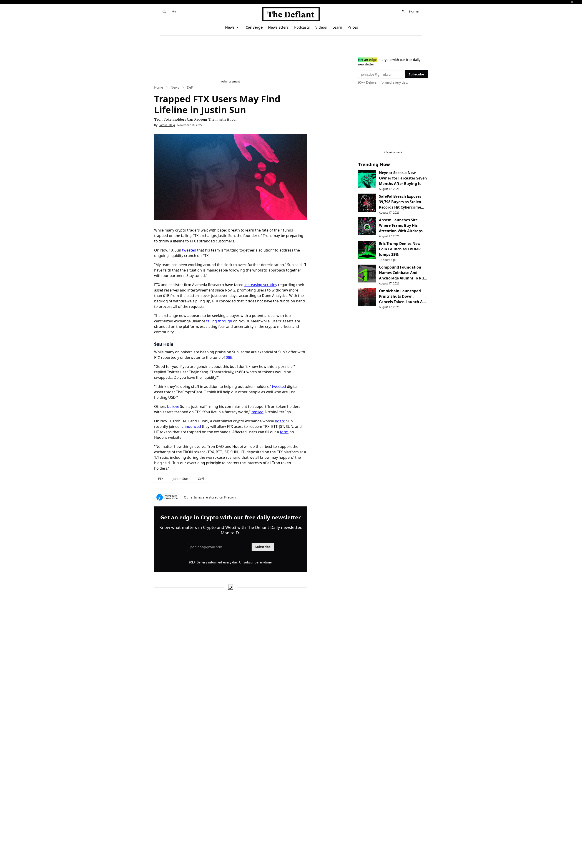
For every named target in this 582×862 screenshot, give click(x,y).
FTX (160, 478)
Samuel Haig (167, 125)
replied (257, 411)
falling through (219, 321)
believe (173, 406)
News (230, 27)
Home (158, 87)
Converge (254, 27)
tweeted (189, 250)
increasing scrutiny (260, 284)
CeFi (201, 478)
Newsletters (278, 27)
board (280, 421)
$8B (229, 357)
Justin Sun (180, 478)
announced (191, 426)
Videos (321, 27)
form (284, 431)
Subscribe (263, 547)
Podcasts (302, 27)
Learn (337, 27)
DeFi (190, 87)
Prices (353, 27)
